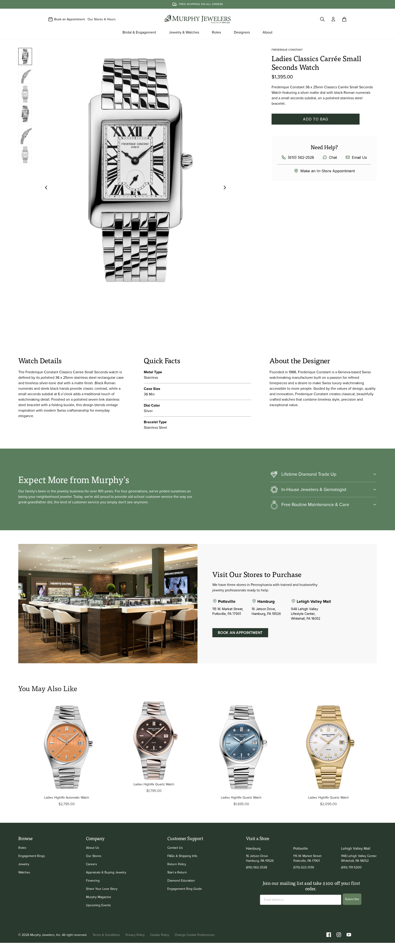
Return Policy (176, 864)
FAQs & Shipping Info (182, 856)
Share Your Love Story (101, 889)
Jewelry (23, 864)
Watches (24, 872)
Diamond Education (181, 881)
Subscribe (352, 899)
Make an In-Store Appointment (327, 171)
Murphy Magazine (98, 897)
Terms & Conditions (106, 935)
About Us (92, 848)
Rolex (22, 848)
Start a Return (177, 872)
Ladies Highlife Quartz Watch (153, 784)
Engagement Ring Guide (184, 889)
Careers (91, 864)
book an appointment (240, 632)
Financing (93, 881)
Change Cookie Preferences (195, 935)
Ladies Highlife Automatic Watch (66, 797)
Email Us (359, 157)
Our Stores (93, 856)
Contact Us (175, 848)
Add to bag (315, 119)
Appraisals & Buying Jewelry (106, 872)
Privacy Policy (135, 935)
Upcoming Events (98, 905)
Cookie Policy (159, 935)
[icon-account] (333, 19)
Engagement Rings (31, 856)
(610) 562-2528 (301, 157)
